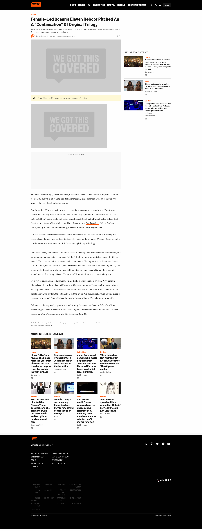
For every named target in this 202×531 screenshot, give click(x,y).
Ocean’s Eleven (41, 198)
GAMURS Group (166, 515)
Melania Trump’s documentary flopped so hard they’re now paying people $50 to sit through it (64, 406)
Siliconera (49, 490)
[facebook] (163, 443)
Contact (34, 467)
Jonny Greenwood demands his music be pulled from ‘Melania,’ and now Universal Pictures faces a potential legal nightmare (87, 363)
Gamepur (61, 485)
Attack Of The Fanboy (75, 486)
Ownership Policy (38, 457)
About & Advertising (39, 454)
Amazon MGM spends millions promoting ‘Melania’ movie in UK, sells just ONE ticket (110, 405)
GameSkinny (49, 498)
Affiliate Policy (58, 463)
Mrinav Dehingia (60, 369)
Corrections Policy (60, 454)
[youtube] (168, 443)
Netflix (121, 5)
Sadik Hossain (82, 375)
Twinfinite (49, 485)
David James (35, 375)
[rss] (145, 443)
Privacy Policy (37, 463)
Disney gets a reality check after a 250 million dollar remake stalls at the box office (63, 361)
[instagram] (151, 443)
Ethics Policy (57, 460)
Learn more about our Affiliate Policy (41, 325)
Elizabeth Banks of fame (85, 227)
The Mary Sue (75, 498)
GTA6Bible (36, 509)
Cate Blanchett (92, 223)
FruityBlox (60, 504)
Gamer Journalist (35, 499)
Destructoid (75, 490)
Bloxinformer (75, 504)
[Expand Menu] (160, 5)
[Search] (151, 5)
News (73, 5)
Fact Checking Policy (60, 457)
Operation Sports (61, 499)
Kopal (56, 417)
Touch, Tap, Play (35, 505)
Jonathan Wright (37, 425)
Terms (33, 460)
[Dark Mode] (155, 5)
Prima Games (37, 491)
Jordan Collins (105, 372)
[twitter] (157, 443)
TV (89, 5)
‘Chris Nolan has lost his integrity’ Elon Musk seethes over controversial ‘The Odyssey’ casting (110, 362)
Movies (81, 5)
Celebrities (99, 5)
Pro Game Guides (36, 486)
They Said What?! (137, 5)
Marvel (111, 5)
